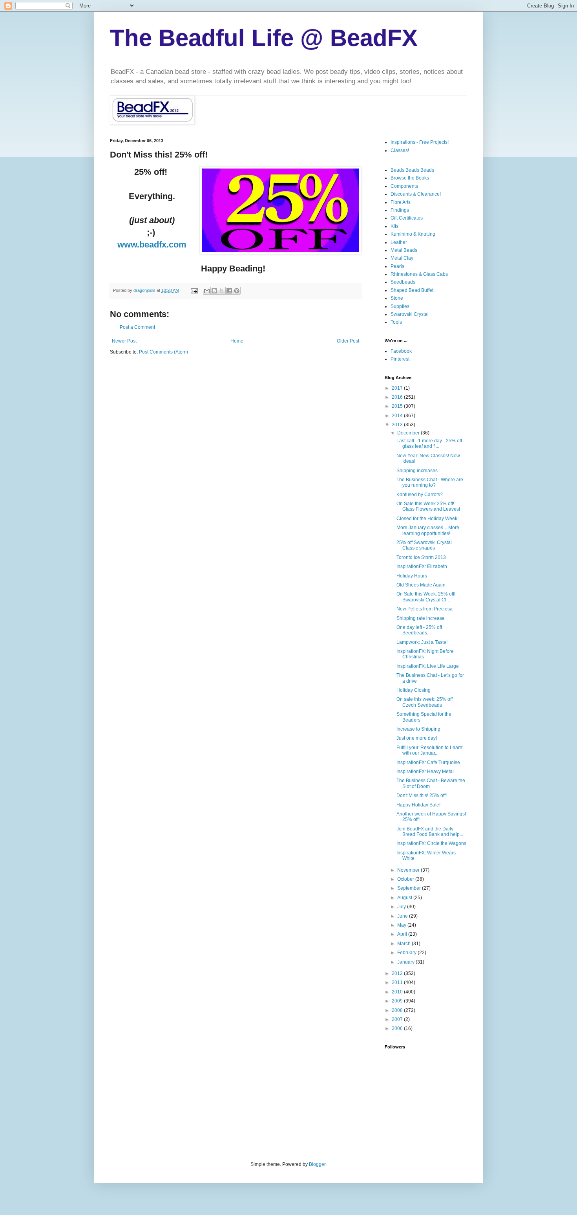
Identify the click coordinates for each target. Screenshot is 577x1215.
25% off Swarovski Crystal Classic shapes (424, 545)
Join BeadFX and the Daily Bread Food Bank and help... (429, 831)
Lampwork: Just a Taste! (421, 642)
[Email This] (207, 291)
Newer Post (124, 341)
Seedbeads (403, 282)
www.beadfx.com (151, 244)
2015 (398, 406)
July (402, 906)
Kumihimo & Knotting (413, 234)
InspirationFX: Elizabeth (421, 566)
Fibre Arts (401, 202)
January (406, 962)
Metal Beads (404, 250)
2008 (398, 1010)
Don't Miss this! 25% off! (421, 795)
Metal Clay (402, 258)
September (409, 888)
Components (404, 186)
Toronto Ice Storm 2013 (421, 557)
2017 (398, 388)
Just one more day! (416, 738)
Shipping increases (417, 470)
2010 (398, 992)
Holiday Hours (411, 576)
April (402, 934)
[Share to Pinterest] (237, 291)
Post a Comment (137, 327)
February (407, 952)
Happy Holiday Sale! (418, 805)
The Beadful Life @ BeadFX (264, 38)
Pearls (397, 266)
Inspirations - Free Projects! (420, 142)
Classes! (400, 150)
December (409, 433)
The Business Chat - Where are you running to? (429, 482)
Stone (397, 298)
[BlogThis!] (214, 291)
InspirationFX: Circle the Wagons (431, 843)
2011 (398, 982)
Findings (400, 210)
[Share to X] (222, 291)
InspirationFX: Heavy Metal (425, 771)
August (405, 897)
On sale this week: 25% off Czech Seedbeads (424, 701)
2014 (398, 415)
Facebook (401, 351)
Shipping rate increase (420, 618)
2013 (398, 424)
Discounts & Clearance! (416, 194)
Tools (396, 322)
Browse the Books (410, 178)
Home (236, 341)
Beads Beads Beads (412, 170)
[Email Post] (194, 290)
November (409, 870)
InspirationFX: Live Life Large (427, 666)
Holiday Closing (413, 690)
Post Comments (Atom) (163, 352)
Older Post (348, 341)
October (406, 879)
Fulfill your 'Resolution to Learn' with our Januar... (429, 750)
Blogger (317, 1164)
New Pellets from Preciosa (424, 609)
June (403, 916)
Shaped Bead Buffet (412, 290)
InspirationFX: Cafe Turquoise (428, 762)
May (402, 925)
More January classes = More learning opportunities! (427, 530)
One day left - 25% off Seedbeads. (419, 630)
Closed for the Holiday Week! (427, 518)
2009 (398, 1001)
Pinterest (400, 359)
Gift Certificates (407, 218)
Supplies (400, 306)
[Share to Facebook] (229, 291)
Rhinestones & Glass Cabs (419, 274)
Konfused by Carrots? (419, 494)
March (404, 943)
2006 (398, 1028)
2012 (398, 973)
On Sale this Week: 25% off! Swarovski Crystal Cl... (425, 596)
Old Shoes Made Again (421, 585)
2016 (398, 397)
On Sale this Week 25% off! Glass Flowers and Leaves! (428, 506)
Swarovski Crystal (410, 314)
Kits (394, 226)
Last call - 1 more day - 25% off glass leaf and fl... (429, 443)
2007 (398, 1019)
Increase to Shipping (418, 729)
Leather (399, 242)
